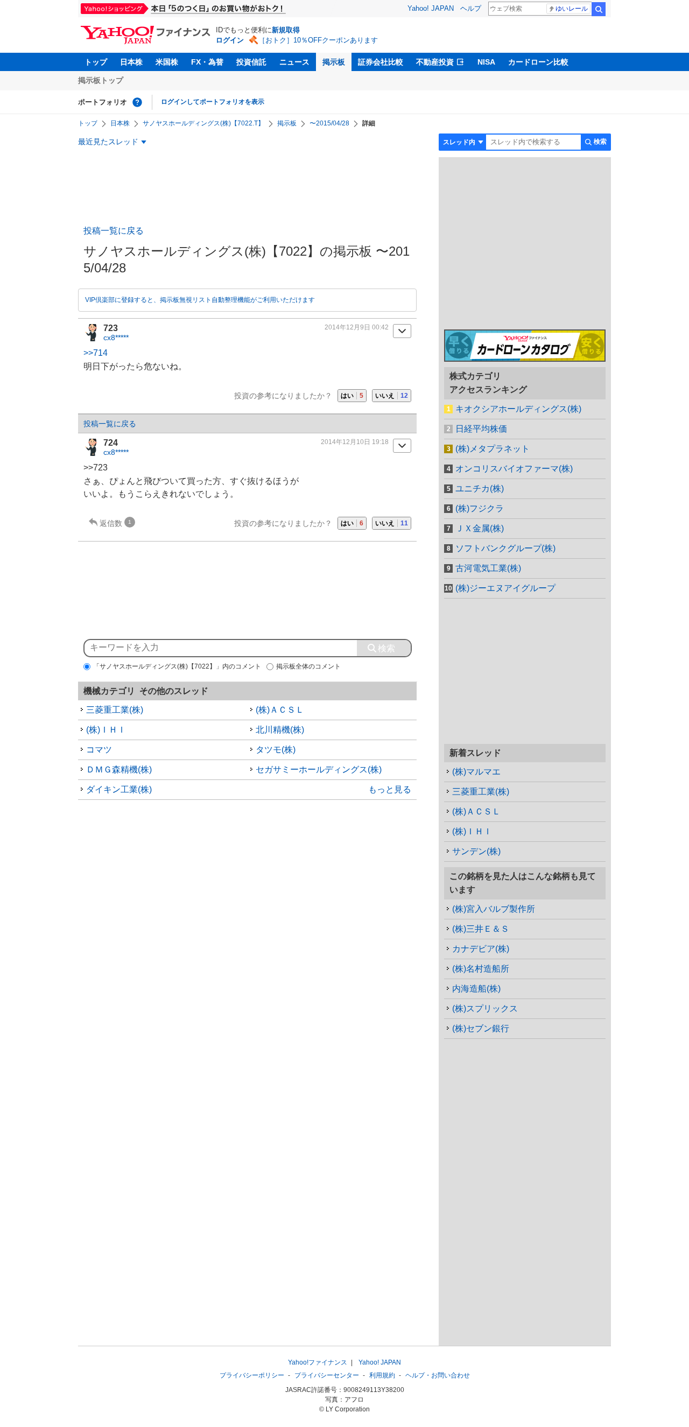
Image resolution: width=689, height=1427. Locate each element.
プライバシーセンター (326, 1375)
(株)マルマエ (476, 771)
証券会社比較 (380, 62)
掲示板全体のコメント (308, 666)
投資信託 (251, 62)
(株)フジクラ (479, 508)
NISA (486, 62)
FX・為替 (207, 62)
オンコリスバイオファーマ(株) (514, 468)
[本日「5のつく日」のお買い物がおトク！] (207, 8)
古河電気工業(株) (488, 568)
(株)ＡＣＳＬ (280, 709)
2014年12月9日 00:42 (357, 327)
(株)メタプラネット (492, 448)
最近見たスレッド (108, 141)
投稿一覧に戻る (113, 230)
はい (352, 395)
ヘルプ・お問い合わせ (437, 1375)
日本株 (131, 62)
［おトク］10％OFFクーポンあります (318, 40)
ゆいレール (572, 8)
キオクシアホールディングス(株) (518, 408)
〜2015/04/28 (329, 123)
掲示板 (333, 62)
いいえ (391, 395)
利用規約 (382, 1375)
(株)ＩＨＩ (106, 729)
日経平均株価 (481, 428)
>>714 (95, 352)
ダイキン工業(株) (119, 789)
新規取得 (286, 30)
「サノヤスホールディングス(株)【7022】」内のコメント (177, 666)
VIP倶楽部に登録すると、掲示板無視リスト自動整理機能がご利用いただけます (200, 300)
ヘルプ (470, 8)
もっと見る (389, 789)
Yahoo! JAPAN (430, 8)
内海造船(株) (476, 988)
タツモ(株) (276, 749)
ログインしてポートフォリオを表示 (212, 102)
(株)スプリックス (485, 1008)
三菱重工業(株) (114, 709)
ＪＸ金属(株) (479, 528)
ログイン (230, 40)
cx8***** (116, 337)
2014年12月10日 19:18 (355, 442)
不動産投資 (435, 62)
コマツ (99, 749)
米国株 (167, 62)
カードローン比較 (538, 62)
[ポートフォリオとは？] (137, 102)
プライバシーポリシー (252, 1375)
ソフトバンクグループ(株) (505, 548)
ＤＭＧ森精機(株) (119, 769)
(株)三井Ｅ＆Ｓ (480, 928)
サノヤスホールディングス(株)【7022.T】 (203, 123)
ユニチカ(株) (479, 488)
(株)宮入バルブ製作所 (493, 908)
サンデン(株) (476, 851)
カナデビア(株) (480, 948)
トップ (96, 62)
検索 (599, 9)
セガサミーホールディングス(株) (319, 769)
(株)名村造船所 (480, 968)
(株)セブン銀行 (480, 1028)
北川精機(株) (280, 729)
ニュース (294, 62)
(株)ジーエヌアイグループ (505, 588)
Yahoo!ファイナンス (317, 1362)
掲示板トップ (100, 80)
